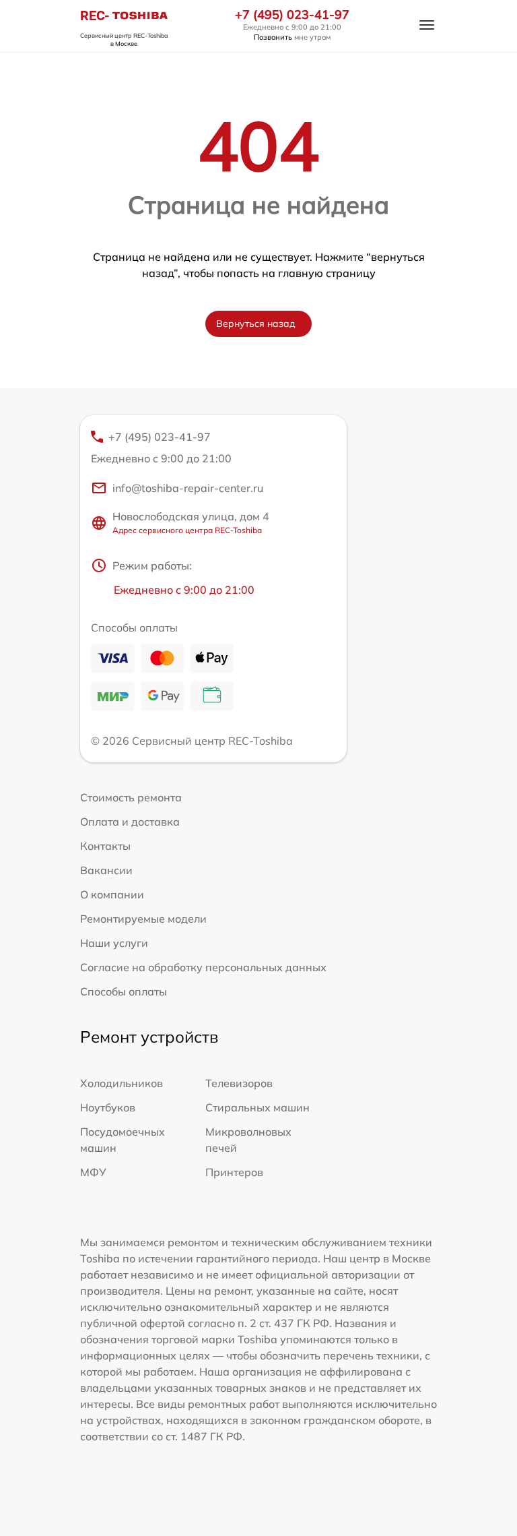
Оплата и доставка (130, 821)
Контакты (105, 846)
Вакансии (106, 870)
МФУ (93, 1172)
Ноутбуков (107, 1107)
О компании (112, 894)
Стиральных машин (257, 1107)
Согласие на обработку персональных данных (203, 967)
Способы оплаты (123, 991)
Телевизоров (239, 1083)
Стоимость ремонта (131, 797)
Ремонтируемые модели (143, 918)
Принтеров (234, 1172)
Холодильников (121, 1083)
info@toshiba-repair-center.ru (187, 488)
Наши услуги (114, 943)
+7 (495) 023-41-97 (292, 14)
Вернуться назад (256, 323)
